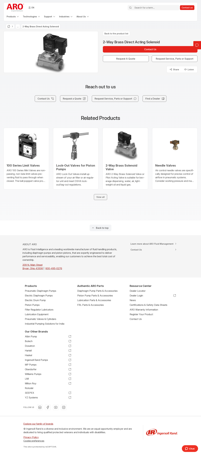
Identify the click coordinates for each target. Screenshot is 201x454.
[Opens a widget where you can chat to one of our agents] (190, 449)
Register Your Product (141, 314)
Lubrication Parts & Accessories (94, 300)
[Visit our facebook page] (48, 407)
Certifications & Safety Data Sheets (148, 304)
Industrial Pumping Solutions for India (44, 323)
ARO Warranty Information (144, 309)
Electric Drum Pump (35, 300)
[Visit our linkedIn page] (40, 407)
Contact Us (136, 319)
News (133, 300)
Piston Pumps (32, 304)
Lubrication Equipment (36, 314)
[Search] (130, 7)
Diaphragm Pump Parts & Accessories (97, 290)
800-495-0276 (53, 268)
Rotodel (29, 388)
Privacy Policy (31, 437)
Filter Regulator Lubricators (39, 309)
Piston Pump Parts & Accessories (95, 295)
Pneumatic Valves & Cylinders (40, 319)
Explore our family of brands (38, 423)
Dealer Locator (138, 290)
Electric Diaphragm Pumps (39, 295)
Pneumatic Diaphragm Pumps (40, 290)
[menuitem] (13, 16)
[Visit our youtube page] (56, 407)
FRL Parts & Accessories (90, 304)
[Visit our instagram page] (64, 407)
